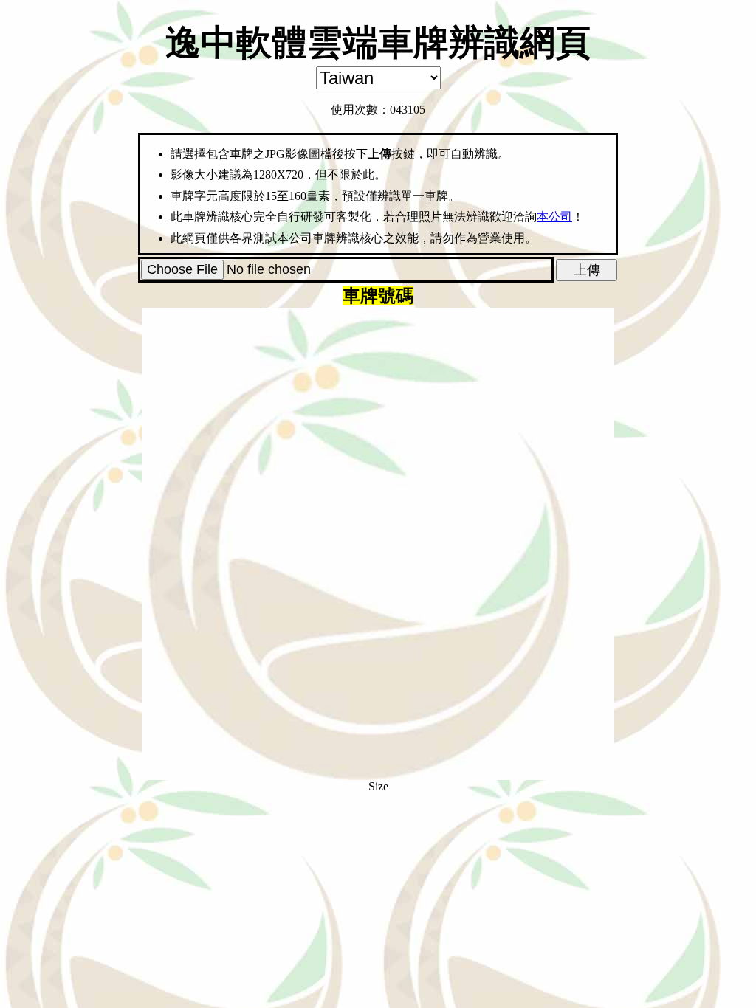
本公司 (554, 216)
